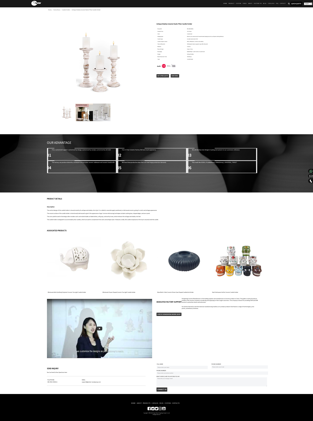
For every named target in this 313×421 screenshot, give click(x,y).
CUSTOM (168, 403)
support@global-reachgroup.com (91, 382)
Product (231, 3)
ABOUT (139, 403)
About (250, 3)
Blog (264, 3)
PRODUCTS (146, 403)
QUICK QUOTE (296, 4)
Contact (283, 3)
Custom (238, 3)
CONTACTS (176, 403)
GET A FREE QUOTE (162, 76)
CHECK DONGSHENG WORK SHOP (169, 314)
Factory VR (258, 3)
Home (225, 3)
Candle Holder (66, 10)
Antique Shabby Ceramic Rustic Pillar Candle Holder (86, 10)
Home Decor (56, 10)
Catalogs (271, 3)
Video (245, 3)
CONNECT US (161, 389)
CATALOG (155, 403)
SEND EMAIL (174, 76)
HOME (133, 403)
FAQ (277, 3)
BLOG (162, 403)
